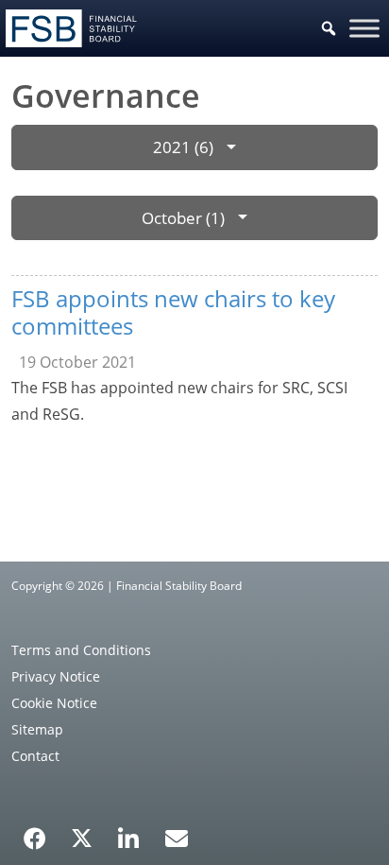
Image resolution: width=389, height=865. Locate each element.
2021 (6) (183, 147)
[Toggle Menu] (364, 28)
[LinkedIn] (129, 831)
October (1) (183, 218)
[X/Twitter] (82, 836)
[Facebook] (35, 831)
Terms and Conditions (81, 650)
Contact (35, 756)
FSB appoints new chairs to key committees (173, 312)
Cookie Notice (54, 703)
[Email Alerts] (176, 836)
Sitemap (37, 729)
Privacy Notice (55, 676)
